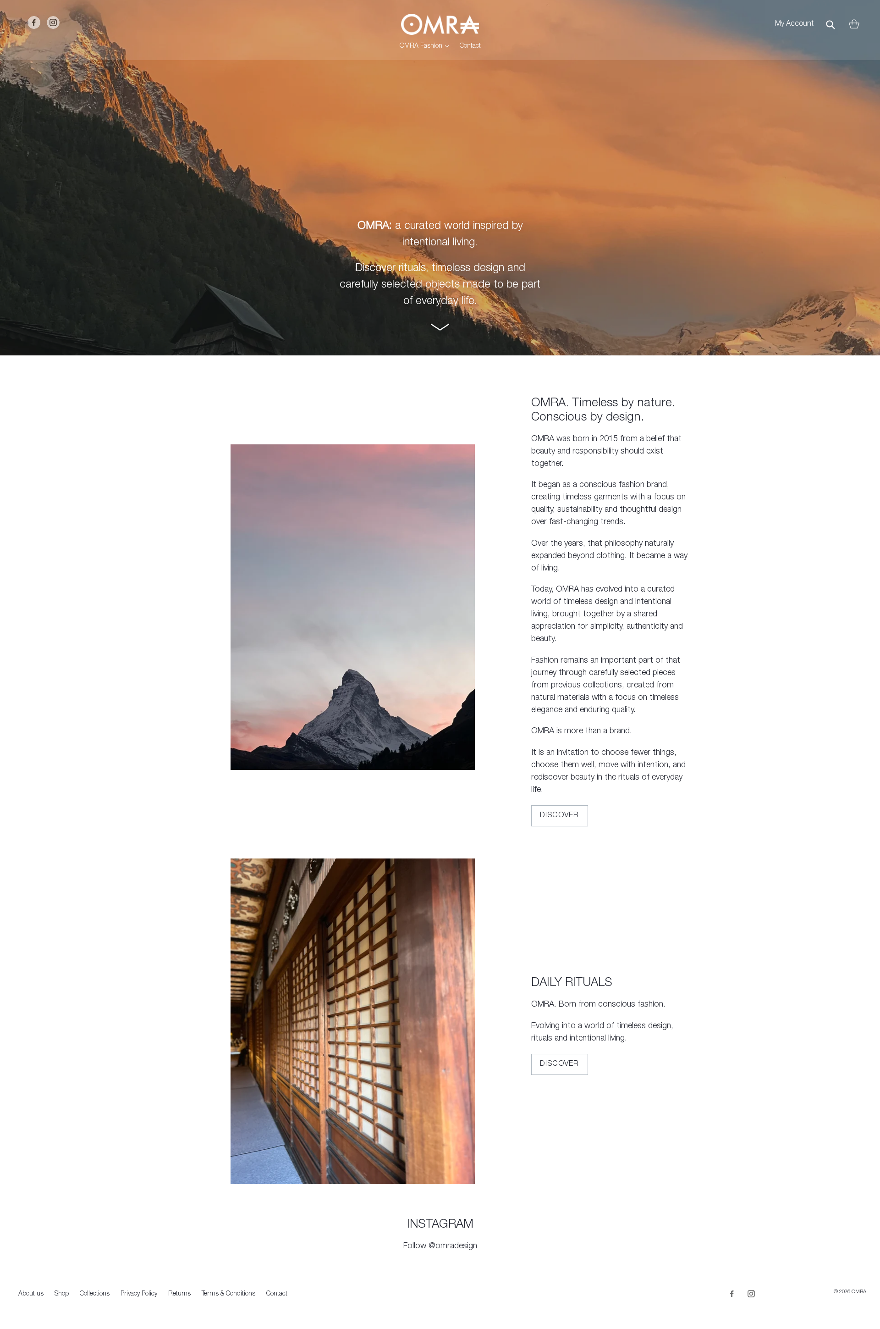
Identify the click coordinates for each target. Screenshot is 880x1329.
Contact (470, 46)
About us (31, 1294)
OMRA (859, 1292)
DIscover (559, 1064)
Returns (179, 1294)
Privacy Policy (139, 1294)
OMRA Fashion (426, 46)
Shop (62, 1294)
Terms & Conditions (228, 1294)
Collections (95, 1294)
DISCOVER (559, 816)
